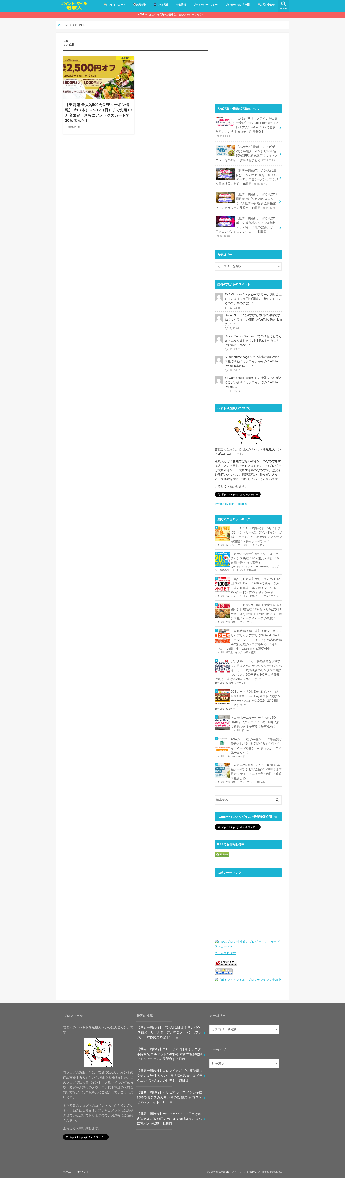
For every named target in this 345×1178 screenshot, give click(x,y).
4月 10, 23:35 (232, 349)
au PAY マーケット (236, 682)
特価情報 (181, 4)
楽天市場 (141, 4)
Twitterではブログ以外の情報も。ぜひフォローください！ (173, 14)
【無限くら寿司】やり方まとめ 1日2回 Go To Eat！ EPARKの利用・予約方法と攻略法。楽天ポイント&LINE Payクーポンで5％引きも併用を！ (255, 585)
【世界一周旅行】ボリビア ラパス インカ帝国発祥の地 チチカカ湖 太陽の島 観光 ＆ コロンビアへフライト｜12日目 (169, 1097)
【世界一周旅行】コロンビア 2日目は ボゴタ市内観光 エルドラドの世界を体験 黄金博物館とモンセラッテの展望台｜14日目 (246, 201)
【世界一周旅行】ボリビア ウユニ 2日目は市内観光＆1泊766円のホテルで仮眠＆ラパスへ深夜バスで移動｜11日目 (169, 1118)
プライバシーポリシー (206, 4)
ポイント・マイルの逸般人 (241, 1171)
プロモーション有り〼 (238, 4)
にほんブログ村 (225, 953)
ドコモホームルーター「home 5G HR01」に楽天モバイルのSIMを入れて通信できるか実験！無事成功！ (255, 722)
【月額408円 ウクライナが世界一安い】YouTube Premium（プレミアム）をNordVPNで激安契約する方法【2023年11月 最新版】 (247, 127)
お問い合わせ (267, 4)
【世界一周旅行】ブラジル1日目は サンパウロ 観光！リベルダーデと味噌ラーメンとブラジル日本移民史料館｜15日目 (247, 177)
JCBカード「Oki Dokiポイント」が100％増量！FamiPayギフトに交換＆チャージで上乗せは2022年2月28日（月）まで (255, 698)
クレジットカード (115, 4)
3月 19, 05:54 (232, 391)
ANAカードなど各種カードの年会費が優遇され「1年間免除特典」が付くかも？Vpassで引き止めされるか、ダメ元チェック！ (256, 746)
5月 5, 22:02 (232, 328)
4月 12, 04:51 (232, 370)
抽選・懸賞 (250, 652)
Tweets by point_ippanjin (231, 503)
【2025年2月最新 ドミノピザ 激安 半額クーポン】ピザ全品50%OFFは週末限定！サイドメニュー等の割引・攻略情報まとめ (247, 153)
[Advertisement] (248, 67)
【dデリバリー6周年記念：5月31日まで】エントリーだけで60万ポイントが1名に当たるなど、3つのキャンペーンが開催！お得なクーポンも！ (256, 535)
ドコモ (245, 730)
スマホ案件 (162, 4)
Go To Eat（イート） (237, 596)
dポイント (231, 545)
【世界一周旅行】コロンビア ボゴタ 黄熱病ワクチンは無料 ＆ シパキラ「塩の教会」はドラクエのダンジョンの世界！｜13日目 (246, 227)
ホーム (67, 1171)
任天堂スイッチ (234, 652)
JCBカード (231, 708)
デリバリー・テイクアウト (252, 545)
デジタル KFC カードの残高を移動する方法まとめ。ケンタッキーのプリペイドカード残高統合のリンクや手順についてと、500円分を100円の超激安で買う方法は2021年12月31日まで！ (248, 670)
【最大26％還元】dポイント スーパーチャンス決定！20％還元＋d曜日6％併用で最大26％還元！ (256, 558)
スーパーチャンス (263, 566)
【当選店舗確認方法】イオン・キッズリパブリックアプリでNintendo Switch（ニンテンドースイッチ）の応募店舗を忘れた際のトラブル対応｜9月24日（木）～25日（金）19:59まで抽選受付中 (248, 639)
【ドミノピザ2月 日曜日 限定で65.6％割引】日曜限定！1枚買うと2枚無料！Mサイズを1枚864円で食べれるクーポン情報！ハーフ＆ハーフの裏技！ (256, 611)
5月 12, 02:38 (232, 307)
